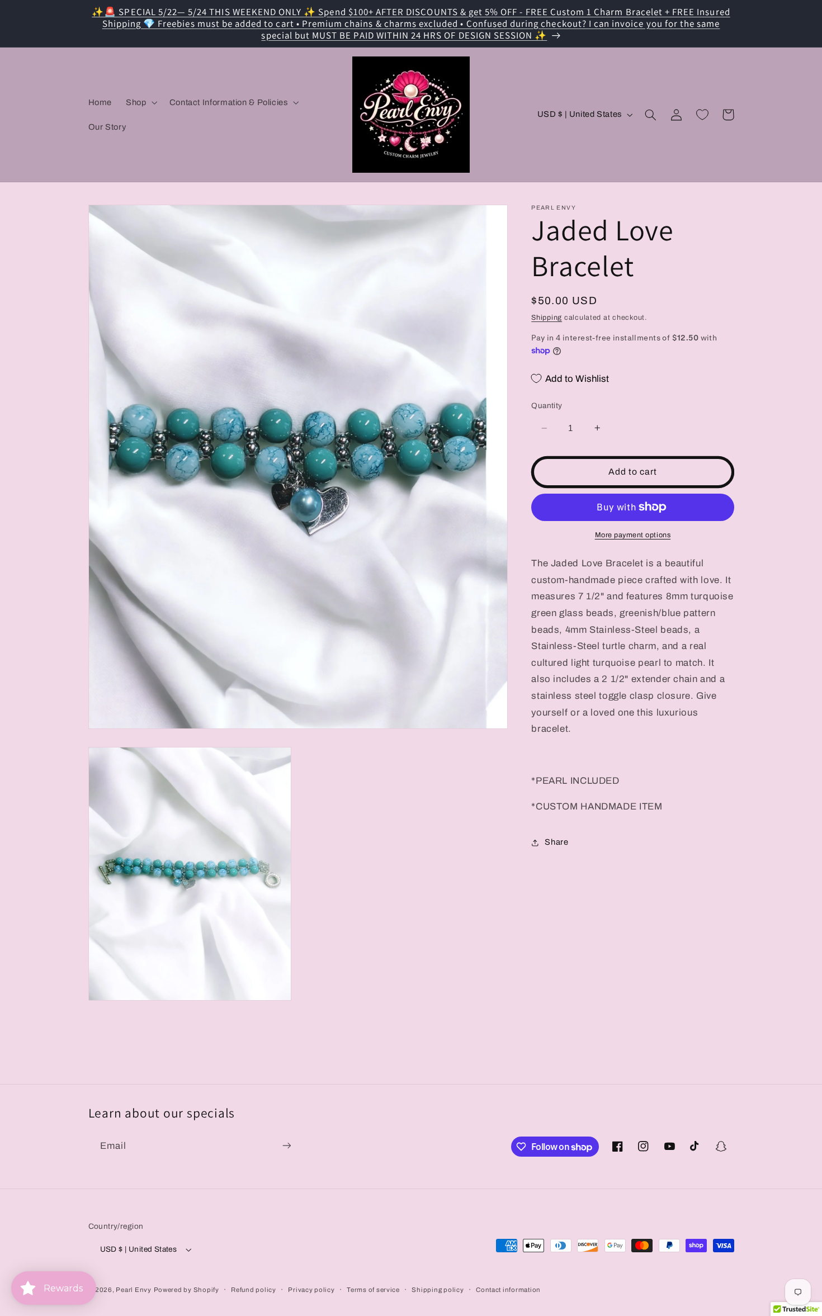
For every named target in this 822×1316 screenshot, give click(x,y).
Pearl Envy (133, 1289)
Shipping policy (438, 1289)
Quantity (546, 405)
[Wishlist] (702, 114)
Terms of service (373, 1289)
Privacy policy (311, 1289)
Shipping (546, 317)
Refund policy (253, 1289)
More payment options (633, 535)
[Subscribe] (286, 1146)
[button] (140, 102)
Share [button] (556, 841)
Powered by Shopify (186, 1289)
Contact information (508, 1289)
